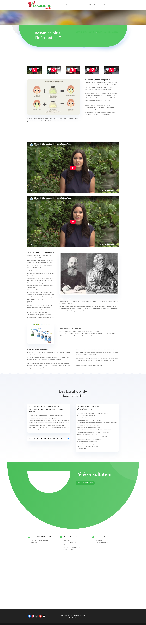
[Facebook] (29, 616)
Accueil (64, 5)
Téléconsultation (93, 5)
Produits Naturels (106, 5)
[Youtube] (40, 616)
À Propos (71, 5)
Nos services (80, 5)
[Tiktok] (36, 616)
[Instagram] (33, 616)
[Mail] (44, 616)
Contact (116, 5)
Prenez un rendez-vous (85, 483)
